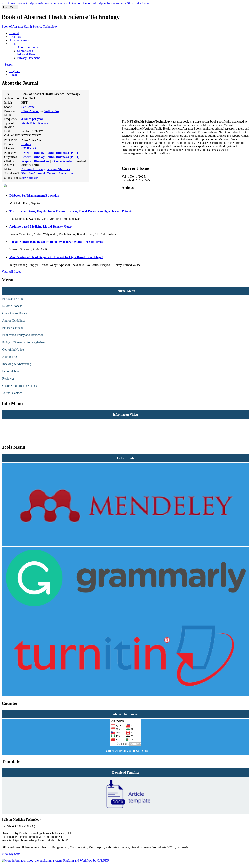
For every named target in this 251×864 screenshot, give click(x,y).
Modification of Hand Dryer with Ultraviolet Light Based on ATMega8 (56, 257)
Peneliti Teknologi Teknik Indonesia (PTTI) (50, 152)
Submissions (25, 50)
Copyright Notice (13, 349)
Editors (26, 144)
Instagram (66, 173)
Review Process (12, 306)
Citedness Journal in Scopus (19, 385)
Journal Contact (12, 393)
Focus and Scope (12, 298)
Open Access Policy (14, 313)
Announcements (19, 40)
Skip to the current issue (111, 3)
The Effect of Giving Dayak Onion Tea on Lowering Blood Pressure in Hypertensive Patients (70, 211)
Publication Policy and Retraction (23, 335)
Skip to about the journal (81, 3)
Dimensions (41, 161)
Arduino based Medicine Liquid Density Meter (40, 226)
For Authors (9, 429)
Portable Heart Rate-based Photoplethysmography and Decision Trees (56, 241)
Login (13, 74)
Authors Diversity (33, 169)
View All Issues (11, 271)
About (13, 43)
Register (14, 71)
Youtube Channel (33, 173)
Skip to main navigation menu (46, 3)
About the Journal (28, 47)
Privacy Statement (28, 58)
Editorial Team (26, 54)
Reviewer (8, 378)
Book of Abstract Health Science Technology (30, 26)
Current (14, 33)
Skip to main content (14, 3)
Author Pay (51, 111)
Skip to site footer (138, 3)
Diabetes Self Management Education (34, 195)
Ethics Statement (12, 327)
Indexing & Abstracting (16, 364)
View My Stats (11, 854)
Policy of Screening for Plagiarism (23, 342)
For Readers (9, 422)
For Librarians (11, 436)
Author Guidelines (13, 320)
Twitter (52, 173)
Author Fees (9, 356)
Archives (15, 36)
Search (8, 64)
